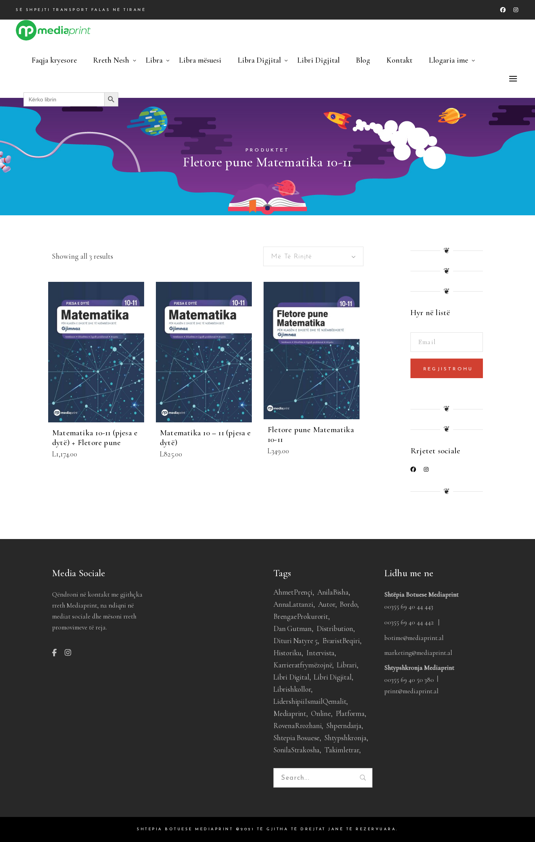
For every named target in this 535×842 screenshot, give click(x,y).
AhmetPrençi (293, 592)
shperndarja (343, 725)
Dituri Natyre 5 (295, 640)
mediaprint (289, 713)
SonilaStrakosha (296, 749)
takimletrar (341, 749)
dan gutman (292, 628)
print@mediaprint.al (411, 691)
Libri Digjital (332, 677)
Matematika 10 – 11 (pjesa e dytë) (205, 437)
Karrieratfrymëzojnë (302, 664)
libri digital (291, 677)
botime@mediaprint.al (414, 638)
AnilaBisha (333, 592)
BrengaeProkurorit (300, 616)
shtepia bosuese (296, 737)
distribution (334, 628)
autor (326, 604)
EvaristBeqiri (341, 640)
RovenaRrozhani (297, 725)
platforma (350, 713)
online (321, 713)
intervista (320, 652)
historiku (287, 652)
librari (347, 664)
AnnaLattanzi (293, 604)
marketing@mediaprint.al (418, 653)
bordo (348, 604)
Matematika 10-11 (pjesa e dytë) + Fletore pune (94, 437)
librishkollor (292, 689)
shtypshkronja (345, 737)
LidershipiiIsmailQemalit (309, 701)
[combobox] (313, 256)
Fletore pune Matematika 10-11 (311, 434)
